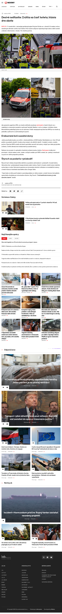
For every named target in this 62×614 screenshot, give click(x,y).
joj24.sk (24, 572)
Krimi (37, 6)
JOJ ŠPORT (4, 575)
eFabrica (53, 609)
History (3, 594)
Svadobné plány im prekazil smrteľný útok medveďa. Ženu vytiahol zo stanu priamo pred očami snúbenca (30, 266)
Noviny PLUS (25, 575)
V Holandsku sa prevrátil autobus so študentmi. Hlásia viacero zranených (21, 254)
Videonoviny (25, 577)
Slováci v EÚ (25, 599)
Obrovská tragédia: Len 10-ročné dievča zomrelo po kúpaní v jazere (19, 242)
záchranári (40, 125)
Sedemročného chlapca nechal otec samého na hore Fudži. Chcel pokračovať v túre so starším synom (28, 250)
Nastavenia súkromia (47, 582)
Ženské (3, 584)
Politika (24, 594)
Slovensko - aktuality (27, 587)
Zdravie (30, 6)
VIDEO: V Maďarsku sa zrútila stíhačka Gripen (14, 246)
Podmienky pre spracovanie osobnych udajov (49, 576)
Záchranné (45, 150)
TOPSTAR (12, 6)
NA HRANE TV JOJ (26, 582)
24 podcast (21, 6)
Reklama (44, 570)
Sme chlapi (4, 589)
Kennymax (39, 609)
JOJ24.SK (4, 6)
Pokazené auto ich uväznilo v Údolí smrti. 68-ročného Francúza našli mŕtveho (22, 262)
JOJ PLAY (4, 572)
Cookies (44, 579)
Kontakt (44, 572)
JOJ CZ (3, 577)
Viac (50, 6)
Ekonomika (24, 596)
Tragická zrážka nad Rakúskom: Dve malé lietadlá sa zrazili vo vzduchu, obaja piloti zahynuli (26, 258)
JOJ (2, 570)
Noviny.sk (24, 570)
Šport (44, 6)
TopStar (4, 587)
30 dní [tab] (16, 238)
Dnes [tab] (4, 238)
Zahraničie (24, 589)
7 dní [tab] (10, 238)
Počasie (3, 596)
